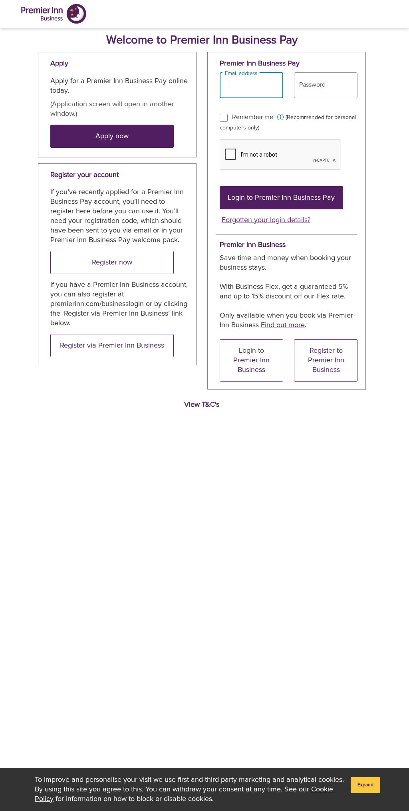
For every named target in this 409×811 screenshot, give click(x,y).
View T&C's (201, 404)
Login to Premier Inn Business (251, 360)
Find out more (283, 325)
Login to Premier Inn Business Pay (281, 197)
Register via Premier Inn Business (112, 345)
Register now (112, 262)
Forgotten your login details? (266, 220)
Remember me (252, 117)
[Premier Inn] (53, 14)
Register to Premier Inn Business (326, 360)
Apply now (112, 136)
